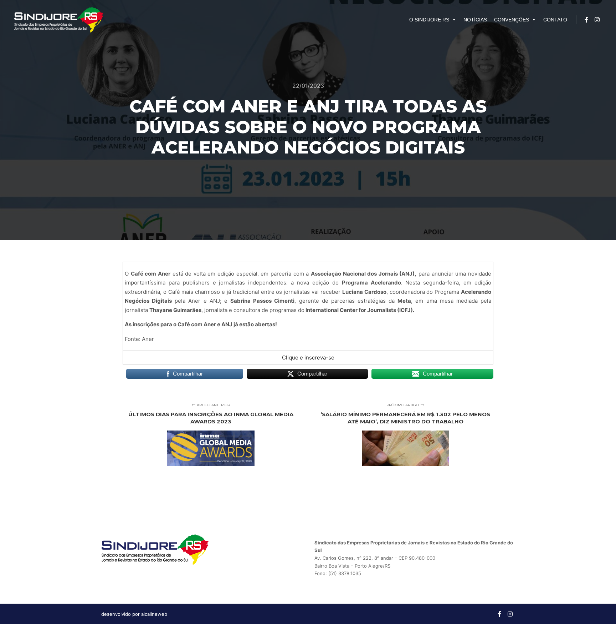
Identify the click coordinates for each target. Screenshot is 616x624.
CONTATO (555, 19)
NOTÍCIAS (475, 19)
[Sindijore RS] (58, 20)
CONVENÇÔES (511, 19)
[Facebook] (586, 19)
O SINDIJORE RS (429, 19)
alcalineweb (154, 614)
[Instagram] (597, 19)
